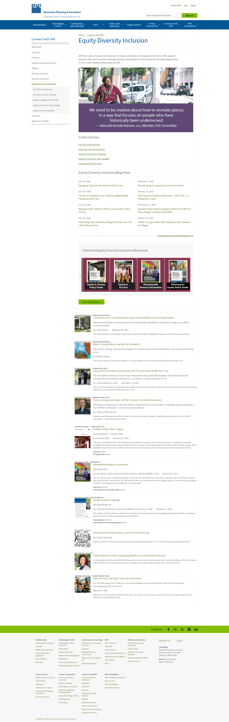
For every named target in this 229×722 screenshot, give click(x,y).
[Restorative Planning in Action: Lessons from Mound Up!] (83, 539)
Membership (39, 24)
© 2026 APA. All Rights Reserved (46, 719)
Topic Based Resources (68, 662)
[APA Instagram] (189, 629)
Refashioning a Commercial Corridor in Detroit (161, 185)
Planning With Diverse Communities (110, 464)
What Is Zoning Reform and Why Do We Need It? (117, 344)
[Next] (191, 275)
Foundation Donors (112, 687)
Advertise (73, 719)
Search (189, 15)
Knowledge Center (58, 24)
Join (186, 5)
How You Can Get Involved (44, 94)
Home (81, 35)
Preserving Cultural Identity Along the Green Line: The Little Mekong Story (105, 224)
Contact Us (164, 640)
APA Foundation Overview (115, 677)
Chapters (36, 52)
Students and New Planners (44, 63)
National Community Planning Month (66, 691)
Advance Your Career (44, 687)
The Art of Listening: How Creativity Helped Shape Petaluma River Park (103, 197)
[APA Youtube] (175, 629)
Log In (193, 5)
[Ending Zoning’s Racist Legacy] (83, 437)
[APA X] (182, 629)
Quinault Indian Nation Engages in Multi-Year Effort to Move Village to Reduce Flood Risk (164, 210)
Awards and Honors (40, 78)
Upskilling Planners (89, 663)
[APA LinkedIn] (196, 629)
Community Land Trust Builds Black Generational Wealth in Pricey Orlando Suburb (133, 317)
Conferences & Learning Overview (91, 644)
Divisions (36, 57)
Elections (36, 115)
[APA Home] (56, 10)
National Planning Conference (88, 653)
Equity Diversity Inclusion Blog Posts (175, 236)
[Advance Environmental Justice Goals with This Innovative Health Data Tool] (83, 377)
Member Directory (40, 73)
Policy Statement (63, 719)
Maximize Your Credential (115, 656)
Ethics (107, 663)
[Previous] (80, 275)
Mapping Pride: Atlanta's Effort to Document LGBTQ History (104, 210)
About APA (176, 5)
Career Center (133, 24)
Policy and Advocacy (114, 24)
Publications (63, 649)
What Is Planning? (65, 683)
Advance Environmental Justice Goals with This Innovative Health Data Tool (130, 370)
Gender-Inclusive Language (106, 499)
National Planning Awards (68, 696)
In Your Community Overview (66, 678)
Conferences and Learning (76, 24)
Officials (35, 68)
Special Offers (41, 659)
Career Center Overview (45, 677)
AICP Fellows (110, 660)
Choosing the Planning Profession (44, 692)
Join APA (39, 646)
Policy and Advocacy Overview (136, 644)
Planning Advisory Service (69, 665)
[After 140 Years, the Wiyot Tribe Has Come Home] (83, 584)
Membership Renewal (44, 650)
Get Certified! (110, 650)
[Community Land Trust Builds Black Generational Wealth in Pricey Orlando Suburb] (83, 324)
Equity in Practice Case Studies (46, 105)
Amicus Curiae (133, 661)
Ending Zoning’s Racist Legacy (108, 429)
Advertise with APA (40, 121)
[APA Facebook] (168, 629)
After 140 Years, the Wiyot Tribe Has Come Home (117, 578)
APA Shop (39, 662)
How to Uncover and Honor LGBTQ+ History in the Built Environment (127, 399)
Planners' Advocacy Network (135, 653)
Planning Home (64, 699)
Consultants (63, 702)
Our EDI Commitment (43, 89)
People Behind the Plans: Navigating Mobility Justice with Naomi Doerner (129, 555)
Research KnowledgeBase (69, 655)
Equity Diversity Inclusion (44, 84)
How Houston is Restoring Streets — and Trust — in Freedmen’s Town (163, 197)
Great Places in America (68, 686)
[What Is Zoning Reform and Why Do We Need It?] (83, 350)
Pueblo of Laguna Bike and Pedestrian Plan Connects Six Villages (164, 224)
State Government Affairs (138, 658)
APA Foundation (189, 24)
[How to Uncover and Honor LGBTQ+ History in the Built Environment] (83, 406)
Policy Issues (133, 649)
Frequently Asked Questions (43, 654)
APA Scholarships (111, 684)
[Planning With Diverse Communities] (83, 472)
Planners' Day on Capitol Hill (91, 659)
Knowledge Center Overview (66, 644)
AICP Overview (110, 643)
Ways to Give (110, 681)
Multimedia (63, 659)
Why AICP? (109, 646)
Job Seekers (41, 681)
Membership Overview (45, 643)
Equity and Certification (43, 110)
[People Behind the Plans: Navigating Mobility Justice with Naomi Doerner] (83, 561)
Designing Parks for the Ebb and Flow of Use (101, 185)
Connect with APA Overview (89, 678)
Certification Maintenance (115, 653)
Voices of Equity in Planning (45, 100)
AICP (95, 24)
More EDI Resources (91, 302)
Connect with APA (170, 24)
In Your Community (152, 24)
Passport (85, 649)
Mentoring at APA (42, 697)
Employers (40, 684)
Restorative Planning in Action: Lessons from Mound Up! (121, 532)
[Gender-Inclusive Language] (83, 508)
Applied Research (66, 652)
